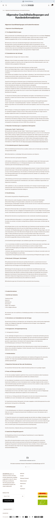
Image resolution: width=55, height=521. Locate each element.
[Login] (48, 5)
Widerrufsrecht (23, 481)
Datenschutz (23, 483)
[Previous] (1, 1)
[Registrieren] (22, 496)
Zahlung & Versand (24, 478)
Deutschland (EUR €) (8, 509)
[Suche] (6, 5)
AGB (21, 486)
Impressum (22, 488)
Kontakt (22, 475)
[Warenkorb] (51, 5)
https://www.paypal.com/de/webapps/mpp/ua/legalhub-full (35, 141)
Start (4, 10)
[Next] (53, 1)
